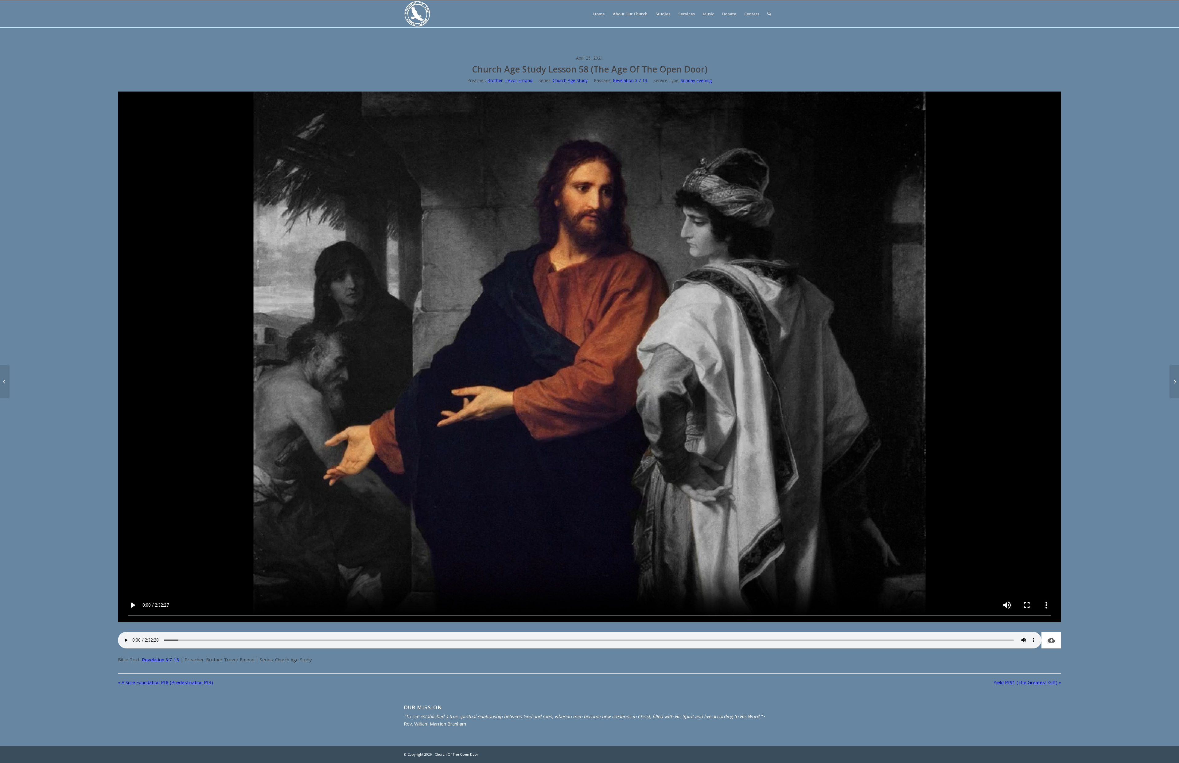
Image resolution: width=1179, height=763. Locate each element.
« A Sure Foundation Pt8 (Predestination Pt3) (165, 682)
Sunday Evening (696, 80)
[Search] (769, 13)
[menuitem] (599, 13)
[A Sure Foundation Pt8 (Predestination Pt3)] (5, 381)
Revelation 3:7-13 (630, 80)
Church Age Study (570, 80)
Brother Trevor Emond (509, 80)
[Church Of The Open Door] (417, 13)
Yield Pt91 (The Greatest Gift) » (1027, 682)
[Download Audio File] (1051, 640)
